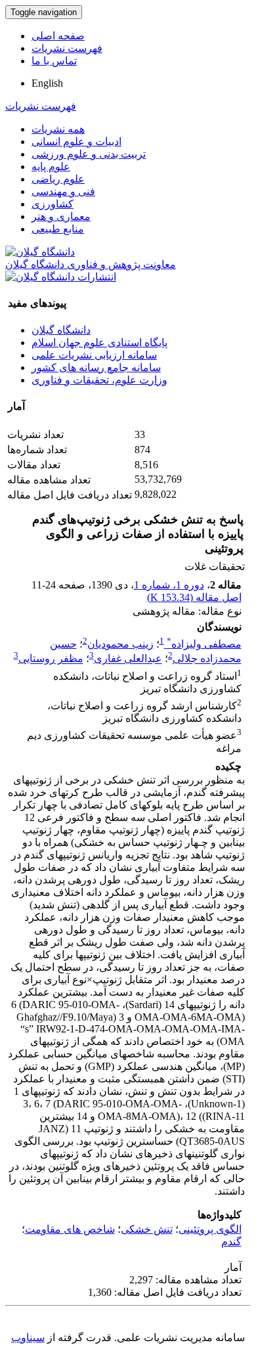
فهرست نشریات (67, 48)
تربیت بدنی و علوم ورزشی (89, 154)
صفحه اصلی (58, 35)
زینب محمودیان (120, 644)
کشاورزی (53, 204)
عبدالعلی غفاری (128, 659)
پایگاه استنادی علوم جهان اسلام (99, 342)
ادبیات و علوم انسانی (76, 141)
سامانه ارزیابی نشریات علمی (94, 355)
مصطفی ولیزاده (204, 644)
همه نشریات (58, 129)
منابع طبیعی (58, 228)
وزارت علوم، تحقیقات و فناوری (99, 380)
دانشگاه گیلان (61, 330)
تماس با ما (54, 60)
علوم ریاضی (58, 179)
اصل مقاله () (194, 597)
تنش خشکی (147, 1229)
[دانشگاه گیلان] (40, 251)
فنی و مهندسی (63, 191)
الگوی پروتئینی (210, 1229)
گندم (231, 1241)
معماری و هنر (61, 216)
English (47, 83)
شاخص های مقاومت (70, 1229)
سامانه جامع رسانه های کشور (96, 367)
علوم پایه (51, 166)
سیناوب (28, 1337)
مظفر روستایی (50, 659)
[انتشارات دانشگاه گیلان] (60, 276)
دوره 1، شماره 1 (169, 584)
